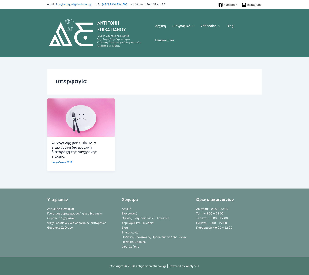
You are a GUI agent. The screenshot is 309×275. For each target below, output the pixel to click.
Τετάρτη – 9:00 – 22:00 (212, 218)
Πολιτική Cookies (134, 241)
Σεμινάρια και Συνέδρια (138, 223)
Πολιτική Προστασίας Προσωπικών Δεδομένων (154, 237)
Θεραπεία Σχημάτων (61, 218)
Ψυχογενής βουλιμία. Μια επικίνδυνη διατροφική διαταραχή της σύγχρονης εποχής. (74, 149)
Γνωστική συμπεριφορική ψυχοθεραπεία (74, 213)
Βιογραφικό (130, 213)
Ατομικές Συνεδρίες (61, 209)
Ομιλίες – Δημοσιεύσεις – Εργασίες (146, 218)
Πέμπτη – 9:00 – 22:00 (211, 223)
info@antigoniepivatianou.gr (74, 4)
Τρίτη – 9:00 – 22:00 (210, 213)
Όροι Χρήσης (130, 246)
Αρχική (126, 209)
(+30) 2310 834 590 (114, 4)
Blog (125, 227)
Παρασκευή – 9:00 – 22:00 (214, 227)
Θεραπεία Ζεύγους (60, 227)
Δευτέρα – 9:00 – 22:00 (212, 209)
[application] (192, 26)
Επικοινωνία (130, 232)
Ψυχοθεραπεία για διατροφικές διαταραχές (76, 223)
